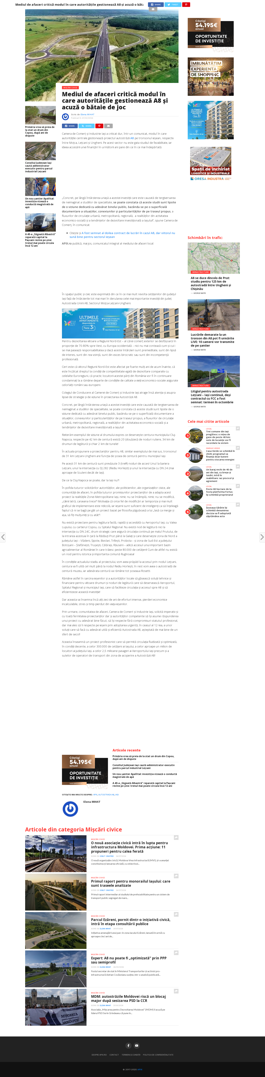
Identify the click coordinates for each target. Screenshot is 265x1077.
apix (95, 795)
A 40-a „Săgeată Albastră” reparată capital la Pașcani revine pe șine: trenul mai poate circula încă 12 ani (40, 240)
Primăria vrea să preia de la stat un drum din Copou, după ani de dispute (39, 131)
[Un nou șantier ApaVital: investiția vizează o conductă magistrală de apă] (40, 195)
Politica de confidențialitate (158, 1054)
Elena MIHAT (87, 114)
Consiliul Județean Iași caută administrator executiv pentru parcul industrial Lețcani (38, 167)
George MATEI (200, 293)
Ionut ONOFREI (107, 856)
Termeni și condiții (131, 1054)
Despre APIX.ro (99, 1054)
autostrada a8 (106, 795)
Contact (114, 1054)
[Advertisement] (120, 173)
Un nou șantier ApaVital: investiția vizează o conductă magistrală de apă (39, 203)
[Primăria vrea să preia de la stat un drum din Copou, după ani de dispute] (40, 123)
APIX (139, 1069)
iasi (117, 795)
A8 (132, 138)
